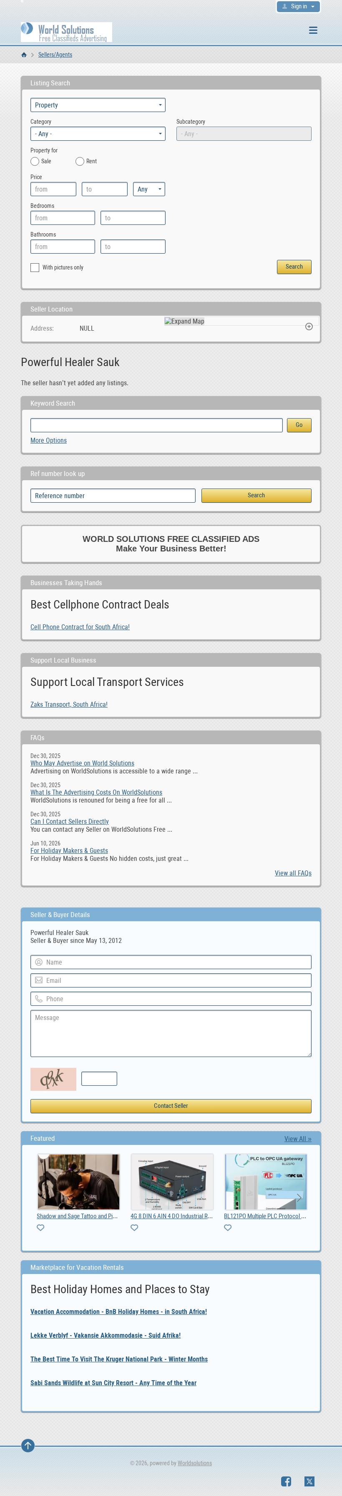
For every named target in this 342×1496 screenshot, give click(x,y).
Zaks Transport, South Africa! (69, 704)
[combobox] (98, 134)
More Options (48, 440)
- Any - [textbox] (43, 134)
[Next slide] (298, 1198)
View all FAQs (293, 873)
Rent (91, 161)
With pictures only (62, 267)
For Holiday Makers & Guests (69, 851)
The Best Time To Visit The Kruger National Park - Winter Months (119, 1359)
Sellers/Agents (55, 54)
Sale (46, 161)
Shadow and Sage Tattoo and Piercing (80, 1216)
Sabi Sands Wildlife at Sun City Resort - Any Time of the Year (113, 1383)
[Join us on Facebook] (286, 1481)
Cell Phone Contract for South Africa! (80, 627)
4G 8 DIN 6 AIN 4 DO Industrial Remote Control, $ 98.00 (195, 1216)
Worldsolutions (195, 1463)
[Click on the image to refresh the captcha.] (53, 1079)
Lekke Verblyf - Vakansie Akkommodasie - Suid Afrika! (105, 1335)
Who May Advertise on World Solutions (82, 763)
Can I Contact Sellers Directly (69, 821)
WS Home (24, 54)
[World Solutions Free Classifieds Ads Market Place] (66, 31)
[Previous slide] (43, 1198)
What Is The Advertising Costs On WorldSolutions (96, 792)
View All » (298, 1139)
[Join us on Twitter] (309, 1481)
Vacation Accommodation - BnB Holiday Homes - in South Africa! (118, 1312)
